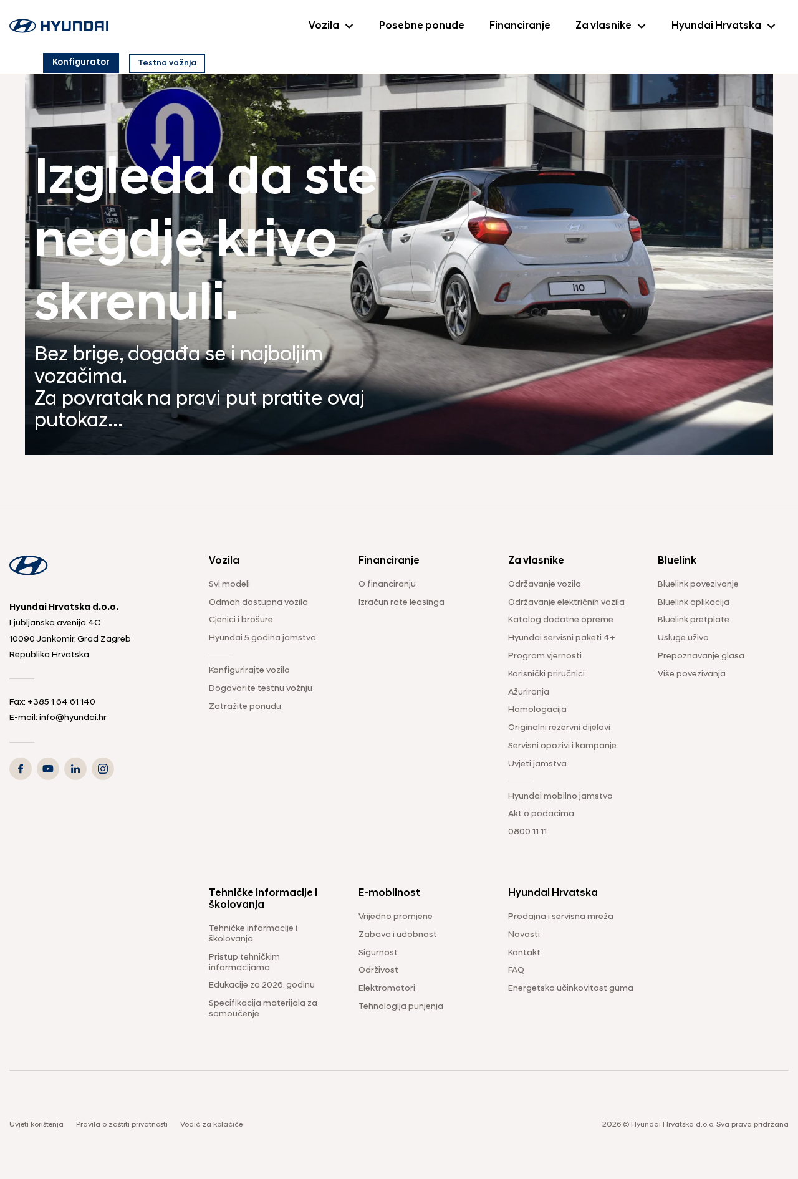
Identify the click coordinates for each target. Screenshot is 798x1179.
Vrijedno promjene (395, 917)
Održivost (378, 970)
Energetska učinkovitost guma (570, 988)
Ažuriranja (528, 692)
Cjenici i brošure (241, 620)
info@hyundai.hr (73, 718)
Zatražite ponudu (245, 706)
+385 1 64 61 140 (61, 702)
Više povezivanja (692, 674)
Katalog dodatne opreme (560, 620)
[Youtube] (48, 769)
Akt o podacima (541, 814)
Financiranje (519, 26)
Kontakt (524, 953)
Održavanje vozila (544, 584)
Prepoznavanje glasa (701, 656)
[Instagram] (103, 769)
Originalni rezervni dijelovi (559, 728)
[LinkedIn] (75, 769)
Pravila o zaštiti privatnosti (122, 1124)
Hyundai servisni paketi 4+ (561, 638)
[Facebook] (20, 769)
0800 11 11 (527, 832)
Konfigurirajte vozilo (249, 670)
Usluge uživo (683, 638)
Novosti (524, 935)
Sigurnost (378, 953)
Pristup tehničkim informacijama (244, 963)
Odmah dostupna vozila (258, 602)
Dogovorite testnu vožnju (260, 688)
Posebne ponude (421, 26)
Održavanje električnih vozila (566, 602)
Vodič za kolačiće (211, 1124)
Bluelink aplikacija (693, 602)
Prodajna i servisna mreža (560, 917)
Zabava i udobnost (397, 935)
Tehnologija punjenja (400, 1006)
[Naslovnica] (59, 26)
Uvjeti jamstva (537, 764)
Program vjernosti (545, 656)
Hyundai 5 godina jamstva (262, 638)
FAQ (516, 970)
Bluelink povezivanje (698, 584)
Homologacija (537, 710)
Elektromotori (386, 988)
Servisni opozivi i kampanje (562, 746)
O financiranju (387, 584)
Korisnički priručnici (546, 674)
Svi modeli (229, 584)
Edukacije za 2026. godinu (262, 985)
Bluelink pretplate (693, 620)
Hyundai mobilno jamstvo (560, 796)
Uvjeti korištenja (36, 1124)
